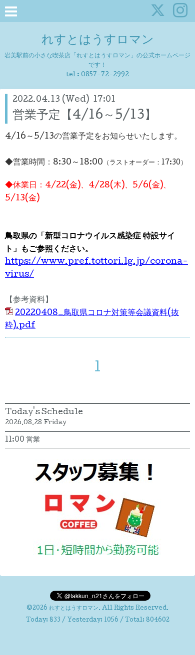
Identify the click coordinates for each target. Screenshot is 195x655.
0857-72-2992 (105, 75)
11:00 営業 (22, 440)
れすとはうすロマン (98, 40)
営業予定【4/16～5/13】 (84, 116)
